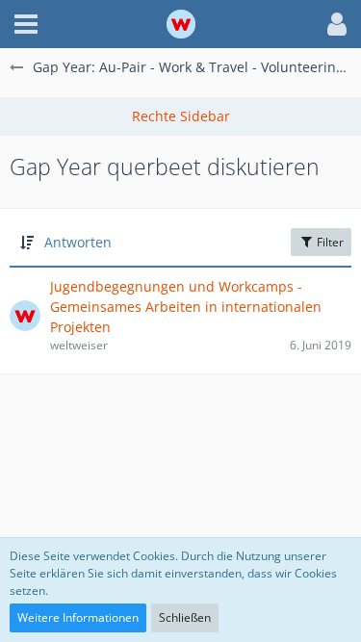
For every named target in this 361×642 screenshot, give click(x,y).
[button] (26, 24)
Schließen (185, 617)
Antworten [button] (78, 242)
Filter (329, 242)
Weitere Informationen (78, 617)
